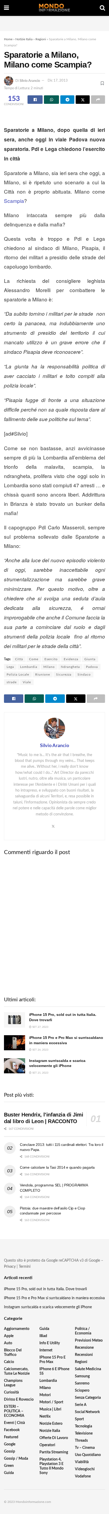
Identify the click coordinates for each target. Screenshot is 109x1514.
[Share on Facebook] (35, 99)
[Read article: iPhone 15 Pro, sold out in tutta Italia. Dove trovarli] (14, 1019)
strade (12, 682)
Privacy (10, 1267)
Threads (81, 1440)
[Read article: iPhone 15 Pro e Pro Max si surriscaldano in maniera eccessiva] (14, 1042)
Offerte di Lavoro (53, 1438)
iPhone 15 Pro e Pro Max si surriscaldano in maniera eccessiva (54, 1298)
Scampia (14, 200)
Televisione (84, 1433)
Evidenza (71, 659)
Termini (24, 1267)
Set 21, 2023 (39, 1072)
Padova (92, 666)
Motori (45, 1395)
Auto (8, 1343)
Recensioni (84, 1355)
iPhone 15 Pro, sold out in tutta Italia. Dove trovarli (45, 1289)
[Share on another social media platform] (98, 99)
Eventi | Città (14, 1423)
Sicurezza (63, 674)
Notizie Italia (24, 39)
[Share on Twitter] (83, 99)
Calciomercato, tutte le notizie (17, 1371)
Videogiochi (85, 1469)
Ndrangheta (70, 666)
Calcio (9, 1362)
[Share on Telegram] (67, 99)
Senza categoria (88, 1398)
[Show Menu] (6, 8)
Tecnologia (83, 1426)
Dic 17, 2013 (58, 80)
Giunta (90, 659)
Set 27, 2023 (39, 1027)
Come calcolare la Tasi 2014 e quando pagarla (57, 1167)
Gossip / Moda (16, 1459)
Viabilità (82, 1462)
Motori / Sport (51, 1402)
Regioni (40, 39)
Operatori (47, 1445)
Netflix (45, 1416)
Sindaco (84, 674)
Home (8, 39)
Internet (45, 1350)
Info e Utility (49, 1343)
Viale (27, 682)
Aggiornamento (16, 1329)
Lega (10, 666)
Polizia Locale (18, 674)
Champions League (13, 1383)
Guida (9, 1473)
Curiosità (11, 1392)
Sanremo (82, 1383)
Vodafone (83, 1476)
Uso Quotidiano (88, 1455)
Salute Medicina (88, 1369)
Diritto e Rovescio (19, 1399)
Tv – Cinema (85, 1448)
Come (33, 659)
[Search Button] (102, 8)
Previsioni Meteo (89, 1340)
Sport (79, 1419)
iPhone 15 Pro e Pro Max (52, 1360)
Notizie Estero (50, 1424)
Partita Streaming (53, 1452)
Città (19, 659)
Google (9, 1444)
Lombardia (28, 666)
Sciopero (82, 1390)
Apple (8, 1336)
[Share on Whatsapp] (51, 99)
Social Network (87, 1412)
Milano (49, 666)
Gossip (9, 1451)
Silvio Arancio (30, 80)
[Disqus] (54, 925)
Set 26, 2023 (39, 1049)
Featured (11, 1437)
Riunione (42, 674)
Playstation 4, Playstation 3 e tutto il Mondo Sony (51, 1466)
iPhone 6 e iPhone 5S (54, 1371)
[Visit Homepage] (54, 8)
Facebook (12, 1430)
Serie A (81, 1405)
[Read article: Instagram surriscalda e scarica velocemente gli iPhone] (14, 1065)
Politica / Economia (83, 1331)
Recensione (84, 1348)
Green (9, 1466)
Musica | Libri (50, 1409)
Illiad (43, 1336)
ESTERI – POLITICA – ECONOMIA (14, 1411)
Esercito (51, 659)
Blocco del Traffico (12, 1352)
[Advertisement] (54, 22)
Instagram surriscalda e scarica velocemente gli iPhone (48, 1307)
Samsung (82, 1376)
